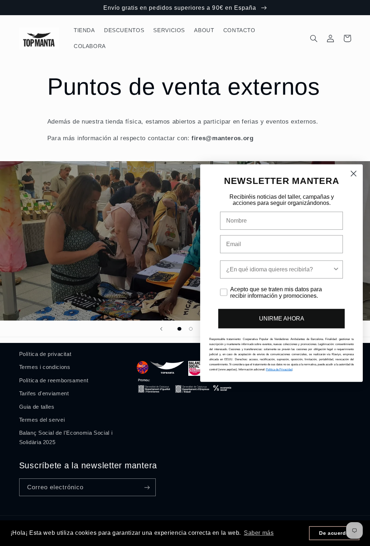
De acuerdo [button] (334, 533)
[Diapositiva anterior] (161, 329)
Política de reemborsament (54, 380)
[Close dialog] (353, 173)
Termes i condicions (44, 367)
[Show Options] (336, 269)
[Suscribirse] (146, 487)
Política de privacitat (45, 354)
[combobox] (279, 269)
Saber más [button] (259, 533)
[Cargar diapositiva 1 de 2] (179, 329)
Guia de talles (37, 407)
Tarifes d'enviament (44, 393)
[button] (314, 38)
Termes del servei (42, 420)
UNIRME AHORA (281, 318)
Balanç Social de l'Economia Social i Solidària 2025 (66, 437)
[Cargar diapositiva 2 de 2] (191, 329)
